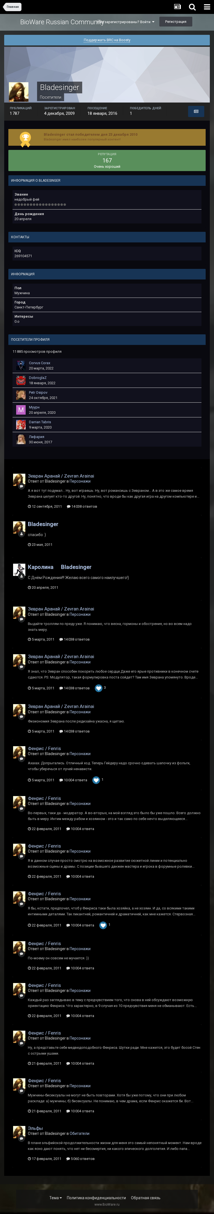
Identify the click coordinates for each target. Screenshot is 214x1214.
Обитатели (79, 1133)
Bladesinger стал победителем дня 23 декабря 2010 (90, 134)
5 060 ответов (82, 1159)
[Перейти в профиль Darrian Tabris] (21, 424)
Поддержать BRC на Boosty (107, 40)
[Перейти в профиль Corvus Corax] (21, 365)
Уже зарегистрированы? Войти (124, 22)
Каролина (41, 567)
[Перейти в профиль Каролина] (19, 570)
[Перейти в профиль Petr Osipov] (21, 395)
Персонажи (80, 481)
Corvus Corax (39, 363)
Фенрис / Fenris (44, 748)
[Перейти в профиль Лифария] (21, 439)
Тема (54, 1198)
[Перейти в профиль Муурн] (21, 410)
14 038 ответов (83, 506)
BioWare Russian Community (62, 22)
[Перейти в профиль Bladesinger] (19, 480)
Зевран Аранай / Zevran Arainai (61, 476)
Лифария (36, 437)
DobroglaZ (38, 378)
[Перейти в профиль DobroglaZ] (21, 380)
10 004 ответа (75, 780)
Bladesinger (43, 524)
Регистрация (175, 22)
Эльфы (35, 1128)
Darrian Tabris (40, 422)
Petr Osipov (38, 392)
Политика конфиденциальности (96, 1198)
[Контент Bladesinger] (196, 111)
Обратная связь (145, 1198)
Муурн (34, 407)
